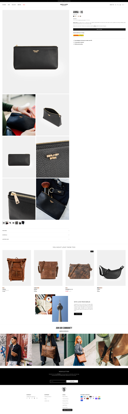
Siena (35, 289)
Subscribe (72, 381)
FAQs (45, 398)
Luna (98, 289)
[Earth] (37, 287)
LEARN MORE (78, 313)
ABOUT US (112, 4)
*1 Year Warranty (65, 398)
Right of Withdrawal (67, 409)
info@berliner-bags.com (30, 396)
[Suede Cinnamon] (99, 287)
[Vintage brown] (38, 287)
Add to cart (99, 29)
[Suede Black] (98, 287)
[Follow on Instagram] (29, 398)
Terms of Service (65, 403)
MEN (9, 4)
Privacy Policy (65, 407)
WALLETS (14, 4)
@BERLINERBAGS (64, 331)
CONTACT (28, 394)
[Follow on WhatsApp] (36, 398)
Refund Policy (65, 396)
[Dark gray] (35, 287)
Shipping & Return (47, 396)
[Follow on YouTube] (34, 398)
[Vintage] (2, 287)
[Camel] (34, 287)
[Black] (97, 287)
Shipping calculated (81, 20)
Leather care (46, 400)
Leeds (4, 289)
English (123, 4)
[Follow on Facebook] (26, 398)
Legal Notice (64, 405)
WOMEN (4, 4)
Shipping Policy (65, 400)
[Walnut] (36, 287)
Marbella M (69, 289)
